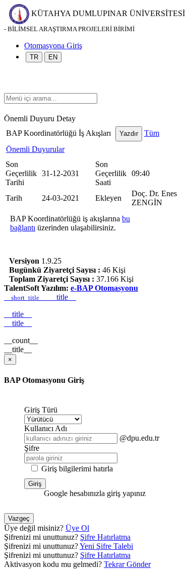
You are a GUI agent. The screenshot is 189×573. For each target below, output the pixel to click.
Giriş (35, 483)
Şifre (31, 448)
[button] (9, 88)
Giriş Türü (40, 409)
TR (34, 57)
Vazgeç (19, 518)
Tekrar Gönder (127, 564)
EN (52, 57)
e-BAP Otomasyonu (104, 288)
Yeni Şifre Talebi (106, 546)
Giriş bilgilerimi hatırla (77, 468)
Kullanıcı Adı (45, 428)
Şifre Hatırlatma (105, 537)
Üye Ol (77, 528)
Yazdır (128, 133)
